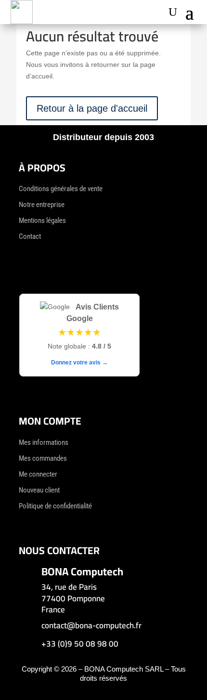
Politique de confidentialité (55, 506)
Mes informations (43, 442)
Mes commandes (43, 458)
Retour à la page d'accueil (92, 108)
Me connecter (38, 474)
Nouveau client (39, 490)
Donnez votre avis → (79, 362)
